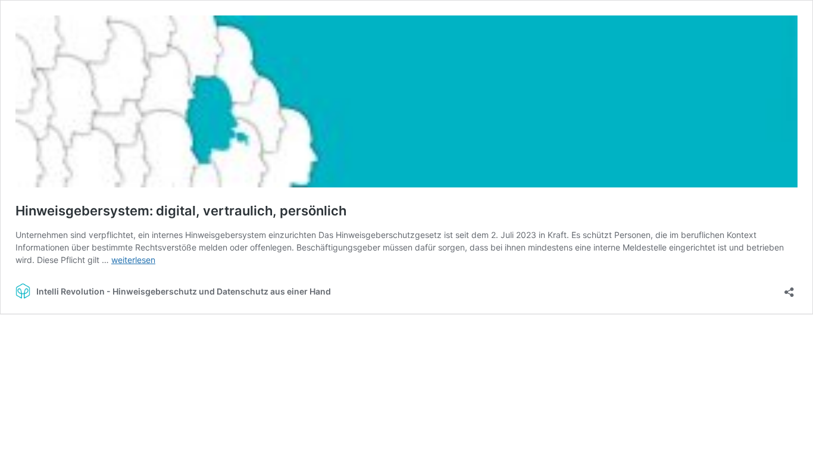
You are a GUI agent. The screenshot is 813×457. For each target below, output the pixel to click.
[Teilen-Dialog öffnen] (789, 288)
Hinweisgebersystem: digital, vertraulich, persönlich (180, 210)
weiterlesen (133, 260)
